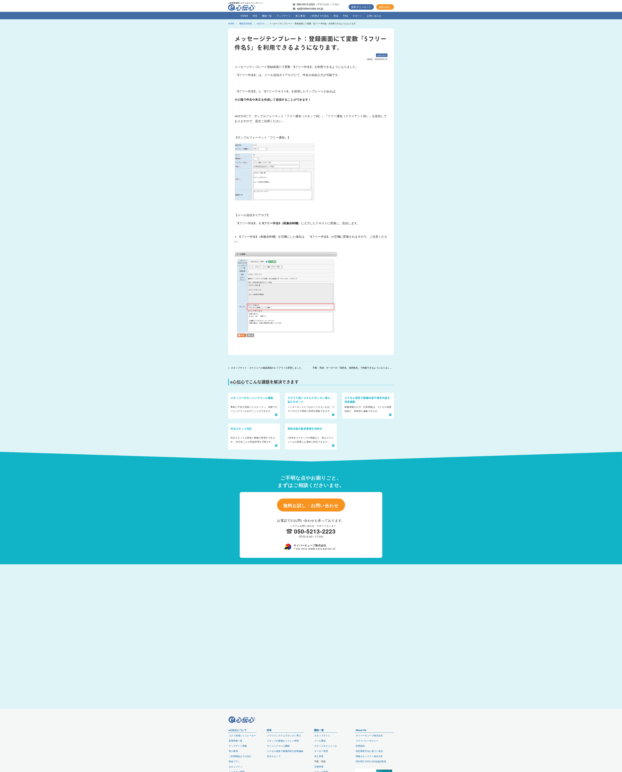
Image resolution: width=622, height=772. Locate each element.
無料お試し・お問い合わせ (311, 505)
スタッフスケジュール (325, 745)
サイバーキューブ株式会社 (369, 735)
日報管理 (318, 766)
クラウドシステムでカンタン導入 (284, 735)
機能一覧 (267, 15)
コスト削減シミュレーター (242, 735)
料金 (336, 15)
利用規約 (360, 745)
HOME (244, 15)
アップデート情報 (238, 745)
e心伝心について (238, 730)
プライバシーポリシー (367, 740)
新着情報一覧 (235, 740)
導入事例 (300, 15)
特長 (255, 15)
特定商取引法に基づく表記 (369, 751)
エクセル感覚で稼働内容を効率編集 (285, 751)
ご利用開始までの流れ (240, 756)
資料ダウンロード (361, 7)
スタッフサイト (322, 735)
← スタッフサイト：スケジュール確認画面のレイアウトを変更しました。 (266, 367)
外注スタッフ (274, 756)
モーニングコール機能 (278, 745)
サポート (357, 15)
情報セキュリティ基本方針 (369, 756)
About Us (361, 730)
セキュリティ (235, 766)
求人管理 (318, 756)
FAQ (345, 15)
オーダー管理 (321, 751)
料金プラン (234, 761)
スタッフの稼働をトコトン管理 (283, 740)
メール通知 (320, 740)
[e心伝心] (242, 8)
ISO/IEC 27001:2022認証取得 (371, 761)
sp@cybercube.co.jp (310, 8)
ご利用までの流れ (319, 15)
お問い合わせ (374, 15)
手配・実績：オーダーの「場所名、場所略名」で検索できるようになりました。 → (353, 367)
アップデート (283, 15)
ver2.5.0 (381, 55)
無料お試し (385, 7)
